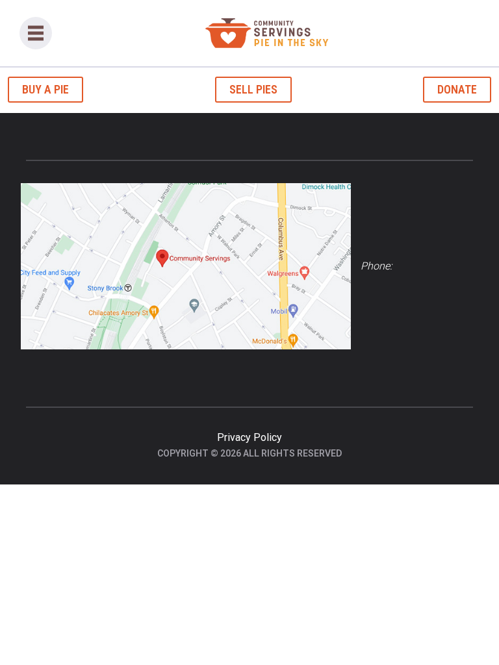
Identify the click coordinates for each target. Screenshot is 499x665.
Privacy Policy (249, 437)
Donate (457, 89)
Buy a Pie (45, 89)
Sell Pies (253, 89)
